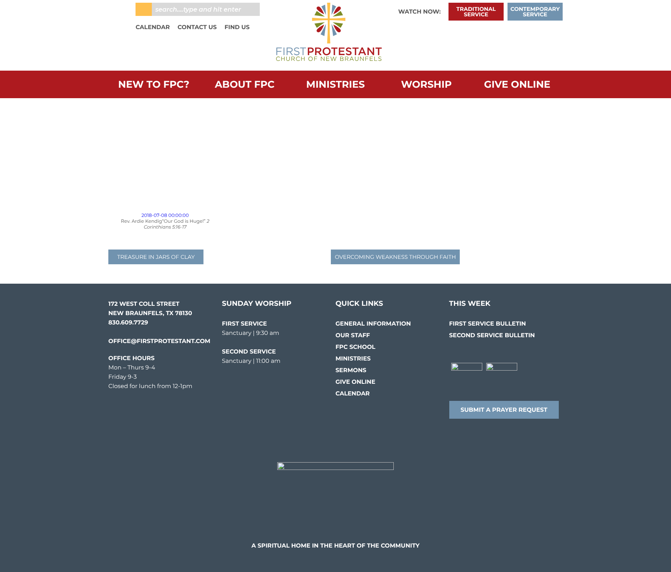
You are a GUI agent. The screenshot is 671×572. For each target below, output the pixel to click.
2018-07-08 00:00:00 (165, 215)
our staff (353, 335)
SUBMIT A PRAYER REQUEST (504, 409)
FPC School (355, 346)
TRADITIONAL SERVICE (475, 11)
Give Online (517, 84)
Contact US (197, 27)
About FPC (245, 84)
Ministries (335, 84)
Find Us (237, 27)
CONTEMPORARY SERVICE (535, 11)
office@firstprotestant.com (159, 341)
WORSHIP (426, 84)
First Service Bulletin (487, 323)
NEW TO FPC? (153, 84)
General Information (373, 323)
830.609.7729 (128, 322)
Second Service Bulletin (492, 335)
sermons (351, 370)
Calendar (153, 27)
